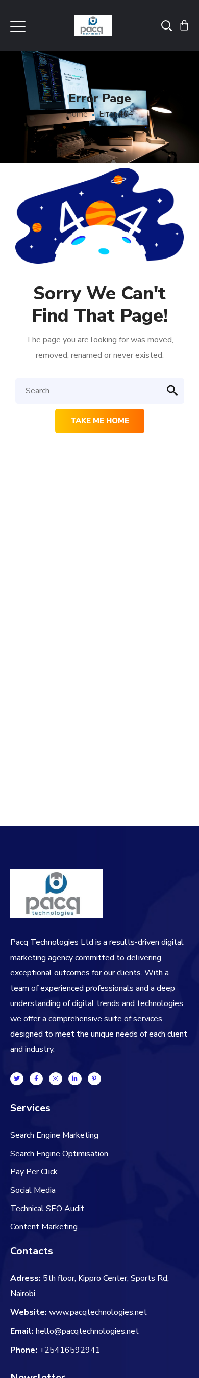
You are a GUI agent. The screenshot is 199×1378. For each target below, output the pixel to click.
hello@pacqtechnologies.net (87, 1331)
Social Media (33, 1190)
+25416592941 (70, 1350)
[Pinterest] (94, 1078)
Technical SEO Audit (47, 1208)
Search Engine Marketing (54, 1135)
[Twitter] (16, 1078)
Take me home (99, 421)
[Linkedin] (75, 1078)
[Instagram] (55, 1078)
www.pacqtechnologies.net (98, 1312)
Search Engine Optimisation (59, 1153)
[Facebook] (36, 1078)
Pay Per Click (34, 1172)
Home (77, 114)
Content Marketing (44, 1226)
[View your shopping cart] (184, 25)
